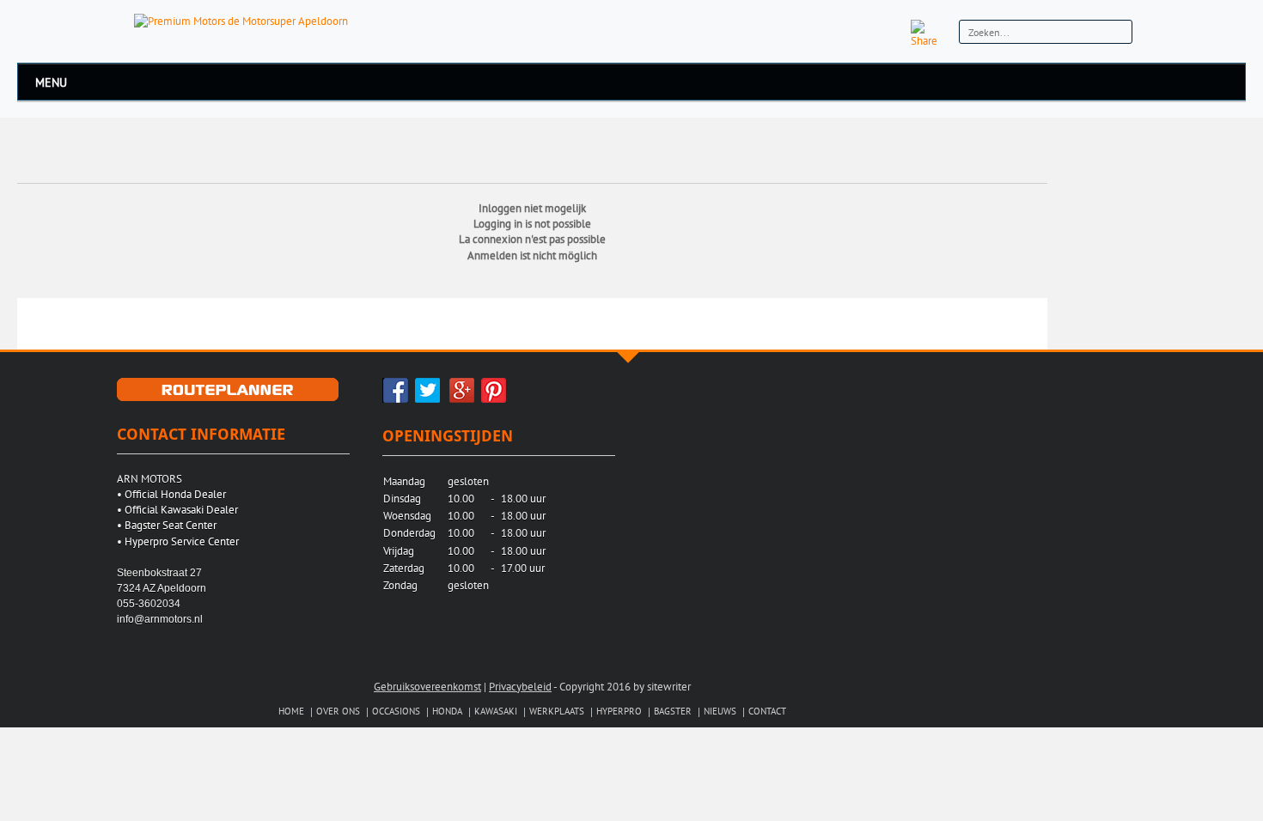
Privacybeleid (520, 686)
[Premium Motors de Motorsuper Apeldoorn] (241, 20)
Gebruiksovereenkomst (427, 686)
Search (1116, 33)
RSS (889, 32)
